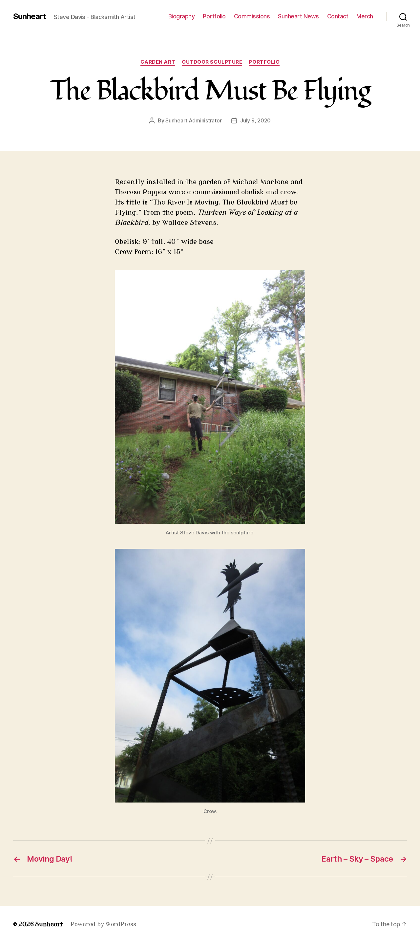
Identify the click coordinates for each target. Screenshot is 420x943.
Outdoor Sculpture (212, 62)
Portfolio (214, 16)
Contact (337, 16)
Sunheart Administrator (193, 120)
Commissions (252, 16)
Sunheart (29, 16)
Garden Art (158, 62)
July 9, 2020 (255, 120)
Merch (364, 16)
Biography (181, 16)
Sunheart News (298, 16)
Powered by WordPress (103, 924)
